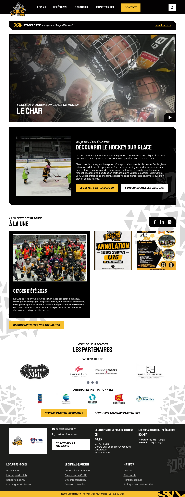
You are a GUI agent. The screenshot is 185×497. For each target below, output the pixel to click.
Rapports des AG (15, 479)
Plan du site (130, 475)
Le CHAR (41, 7)
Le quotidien (81, 7)
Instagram (169, 222)
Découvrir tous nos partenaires (117, 413)
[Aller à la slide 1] (88, 382)
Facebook (154, 222)
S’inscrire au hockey (75, 479)
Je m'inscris (163, 25)
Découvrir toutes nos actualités (36, 325)
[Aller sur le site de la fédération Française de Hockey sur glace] (36, 441)
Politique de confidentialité (138, 484)
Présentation (13, 470)
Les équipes (60, 7)
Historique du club (16, 475)
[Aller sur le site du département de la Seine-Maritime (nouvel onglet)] (92, 399)
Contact (131, 7)
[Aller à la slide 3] (97, 382)
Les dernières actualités (78, 470)
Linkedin (162, 222)
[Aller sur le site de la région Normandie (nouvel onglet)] (118, 399)
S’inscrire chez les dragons (144, 187)
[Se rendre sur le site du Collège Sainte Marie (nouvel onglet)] (145, 399)
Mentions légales (133, 479)
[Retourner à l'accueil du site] (18, 9)
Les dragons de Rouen (18, 484)
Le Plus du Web (116, 494)
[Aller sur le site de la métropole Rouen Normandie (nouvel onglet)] (66, 399)
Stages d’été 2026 (30, 291)
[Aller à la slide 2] (92, 382)
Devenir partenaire (75, 484)
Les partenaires (104, 7)
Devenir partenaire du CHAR (64, 413)
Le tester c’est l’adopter (97, 187)
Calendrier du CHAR (76, 475)
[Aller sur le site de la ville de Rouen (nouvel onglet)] (39, 399)
